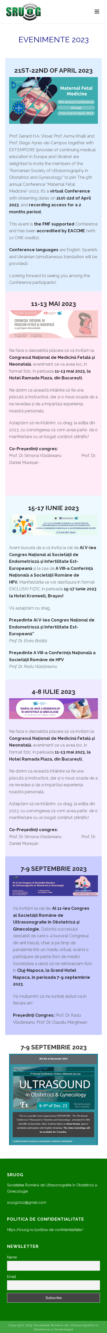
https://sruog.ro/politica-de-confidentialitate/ (45, 1230)
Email (11, 1277)
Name (12, 1257)
